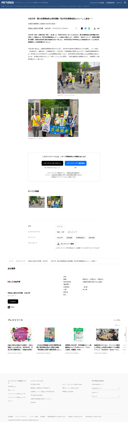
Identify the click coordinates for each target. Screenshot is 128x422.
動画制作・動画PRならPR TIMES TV (40, 388)
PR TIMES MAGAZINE (37, 395)
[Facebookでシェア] (85, 28)
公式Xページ (95, 392)
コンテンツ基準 (34, 416)
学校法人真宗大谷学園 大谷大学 (38, 261)
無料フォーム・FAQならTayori (70, 388)
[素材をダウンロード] (94, 28)
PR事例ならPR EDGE (67, 391)
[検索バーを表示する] (125, 2)
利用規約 (42, 416)
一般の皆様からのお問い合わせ (93, 416)
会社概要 (10, 416)
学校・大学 (60, 232)
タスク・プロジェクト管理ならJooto (72, 384)
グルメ (80, 6)
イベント (60, 226)
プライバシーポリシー (21, 416)
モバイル (19, 6)
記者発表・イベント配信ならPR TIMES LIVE (42, 391)
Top (3, 6)
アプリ (26, 6)
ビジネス (73, 6)
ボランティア (72, 232)
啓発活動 (92, 237)
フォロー (13, 301)
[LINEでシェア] (89, 28)
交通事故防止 (80, 237)
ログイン (119, 3)
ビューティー (42, 6)
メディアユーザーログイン (52, 163)
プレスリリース (20, 261)
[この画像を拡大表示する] (36, 202)
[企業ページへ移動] (14, 282)
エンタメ (33, 6)
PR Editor (33, 402)
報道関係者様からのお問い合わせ (57, 416)
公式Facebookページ (97, 384)
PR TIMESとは (12, 386)
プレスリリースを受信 (97, 3)
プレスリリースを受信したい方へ (17, 394)
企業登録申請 (110, 3)
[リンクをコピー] (98, 28)
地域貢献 (69, 237)
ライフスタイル (63, 6)
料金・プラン (11, 390)
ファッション (52, 6)
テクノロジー (10, 6)
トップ (11, 261)
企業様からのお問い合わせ (75, 416)
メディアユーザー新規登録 (76, 163)
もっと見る (117, 320)
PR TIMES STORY (35, 384)
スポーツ (87, 6)
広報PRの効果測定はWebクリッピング (41, 399)
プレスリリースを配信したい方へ (17, 397)
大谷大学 (60, 237)
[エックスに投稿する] (82, 28)
